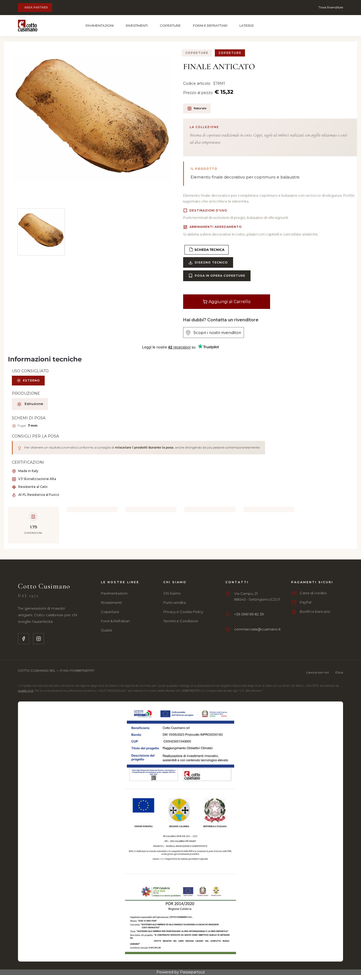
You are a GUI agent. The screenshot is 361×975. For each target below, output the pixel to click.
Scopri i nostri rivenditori (215, 332)
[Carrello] (322, 25)
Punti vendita (174, 602)
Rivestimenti (137, 25)
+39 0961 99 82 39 (249, 614)
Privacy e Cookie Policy (183, 612)
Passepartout (192, 972)
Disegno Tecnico (211, 262)
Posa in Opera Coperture (220, 275)
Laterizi (246, 25)
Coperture (170, 25)
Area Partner (36, 7)
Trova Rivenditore (330, 7)
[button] (92, 121)
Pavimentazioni (100, 25)
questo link (26, 691)
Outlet (106, 630)
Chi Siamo (172, 593)
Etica (339, 672)
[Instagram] (38, 638)
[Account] (336, 25)
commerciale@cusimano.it (257, 629)
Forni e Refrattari (210, 25)
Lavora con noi (317, 672)
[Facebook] (23, 638)
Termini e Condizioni (180, 621)
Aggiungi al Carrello (229, 301)
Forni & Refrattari (115, 621)
